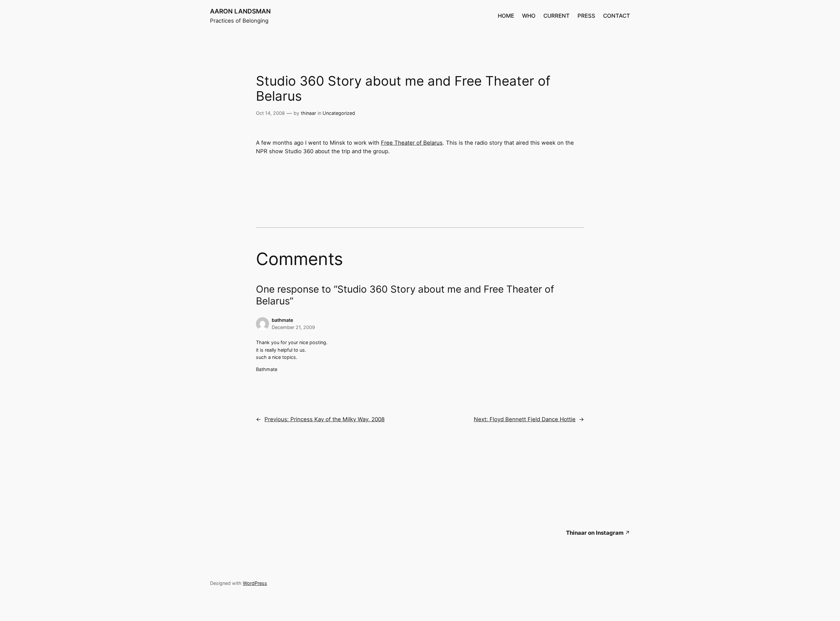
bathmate (282, 320)
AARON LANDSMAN (240, 11)
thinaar (308, 113)
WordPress (255, 583)
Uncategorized (339, 113)
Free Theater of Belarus (412, 142)
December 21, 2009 (293, 327)
